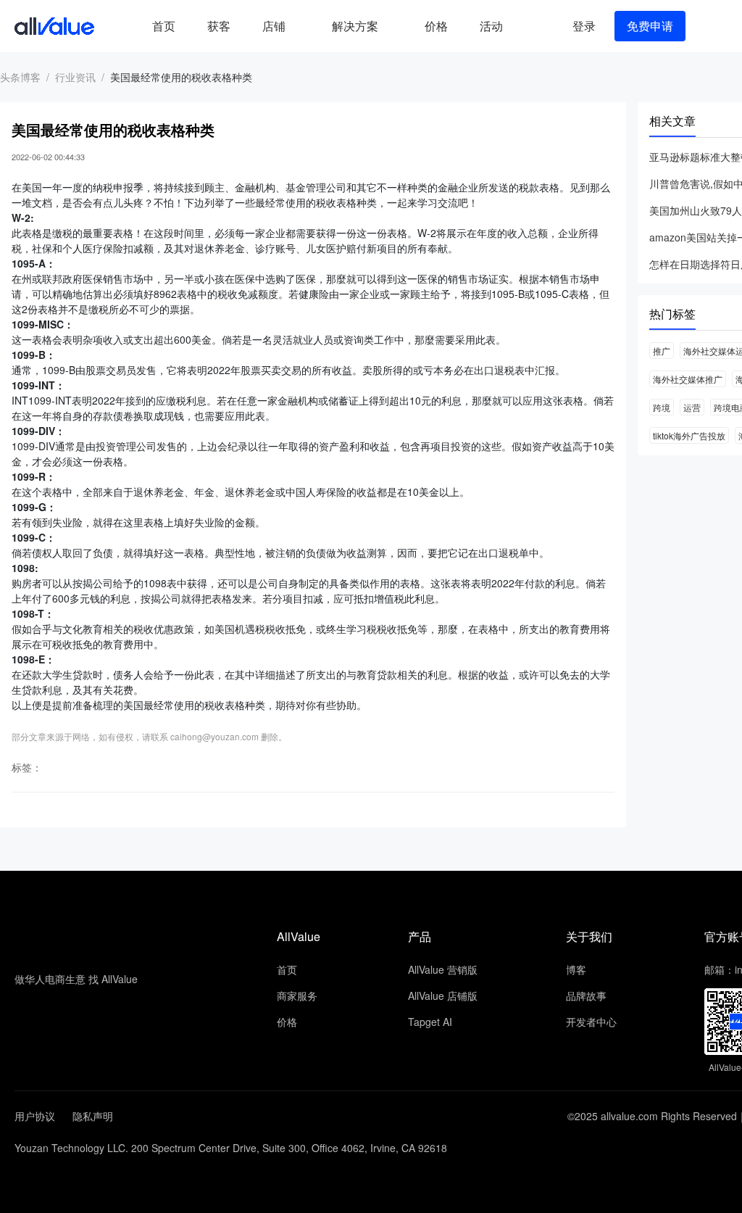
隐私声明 (92, 1116)
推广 (661, 350)
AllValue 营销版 (443, 969)
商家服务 (297, 995)
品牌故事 (586, 995)
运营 (692, 407)
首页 (163, 25)
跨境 (661, 407)
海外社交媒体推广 (687, 379)
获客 (218, 25)
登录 (584, 25)
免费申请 (650, 25)
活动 (491, 25)
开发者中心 (591, 1021)
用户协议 (34, 1116)
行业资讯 (75, 77)
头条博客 (20, 77)
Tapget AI (430, 1021)
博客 (576, 969)
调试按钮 (530, 26)
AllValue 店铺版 (443, 995)
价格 (436, 25)
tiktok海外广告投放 (689, 435)
